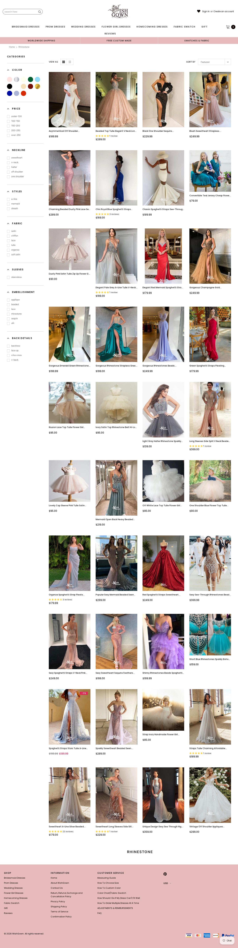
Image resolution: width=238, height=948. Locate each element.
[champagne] (23, 86)
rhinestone (16, 313)
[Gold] (37, 86)
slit (12, 323)
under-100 (16, 116)
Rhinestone (23, 47)
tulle (13, 245)
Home (12, 47)
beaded (15, 304)
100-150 (15, 121)
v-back (14, 359)
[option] (41, 40)
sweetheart (16, 157)
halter (14, 167)
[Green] (30, 79)
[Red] (23, 93)
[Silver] (16, 79)
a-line (14, 199)
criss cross (16, 355)
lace (13, 240)
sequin (14, 318)
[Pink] (9, 79)
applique (15, 299)
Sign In (206, 11)
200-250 (15, 130)
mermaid (15, 203)
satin (13, 231)
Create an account (223, 11)
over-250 (16, 135)
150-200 (15, 125)
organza (15, 249)
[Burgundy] (30, 86)
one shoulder (17, 176)
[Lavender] (16, 93)
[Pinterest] (165, 874)
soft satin (15, 254)
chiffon (14, 235)
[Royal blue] (9, 93)
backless (15, 345)
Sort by (190, 61)
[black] (9, 86)
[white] (16, 86)
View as (53, 61)
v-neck (14, 162)
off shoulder (17, 171)
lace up (14, 350)
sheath (14, 208)
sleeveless (16, 277)
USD (165, 883)
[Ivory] (23, 79)
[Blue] (37, 79)
